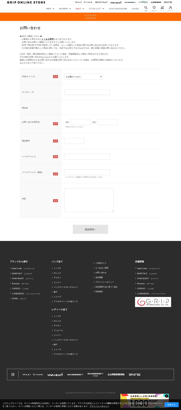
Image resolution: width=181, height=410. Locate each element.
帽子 (55, 292)
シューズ (57, 296)
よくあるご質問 (101, 268)
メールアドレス (29, 156)
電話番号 (26, 140)
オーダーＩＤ (28, 92)
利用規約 (99, 291)
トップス (57, 268)
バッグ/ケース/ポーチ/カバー (66, 287)
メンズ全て (57, 261)
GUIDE (135, 8)
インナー (57, 282)
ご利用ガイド (100, 263)
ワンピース (58, 330)
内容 (24, 198)
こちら (46, 57)
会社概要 (99, 277)
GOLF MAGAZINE (118, 8)
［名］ (94, 122)
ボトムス (57, 273)
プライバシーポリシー (104, 282)
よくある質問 (47, 39)
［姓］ (67, 122)
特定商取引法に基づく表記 (106, 287)
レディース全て (59, 309)
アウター (57, 277)
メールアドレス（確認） (33, 172)
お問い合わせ (100, 272)
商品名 (25, 108)
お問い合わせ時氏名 (31, 122)
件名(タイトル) (28, 76)
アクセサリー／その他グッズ (66, 301)
